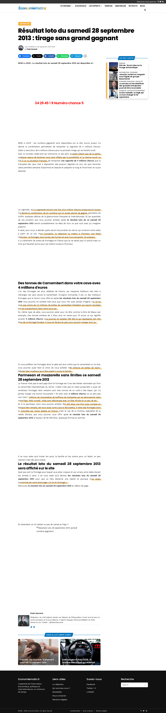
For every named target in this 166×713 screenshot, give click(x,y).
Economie (66, 6)
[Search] (145, 685)
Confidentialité (75, 711)
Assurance (80, 6)
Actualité (24, 24)
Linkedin (90, 692)
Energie (108, 6)
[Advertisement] (59, 81)
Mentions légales (59, 699)
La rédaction (58, 684)
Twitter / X (91, 688)
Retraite (133, 6)
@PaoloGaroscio (56, 622)
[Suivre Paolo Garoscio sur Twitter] (31, 627)
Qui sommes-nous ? (61, 688)
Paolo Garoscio (36, 613)
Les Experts (94, 6)
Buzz (142, 6)
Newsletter (57, 692)
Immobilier (120, 6)
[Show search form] (145, 10)
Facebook (91, 684)
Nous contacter (59, 696)
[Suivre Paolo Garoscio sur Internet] (34, 627)
